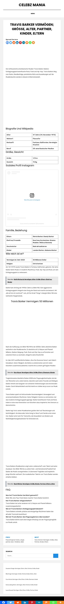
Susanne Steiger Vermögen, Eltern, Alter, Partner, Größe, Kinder (22, 568)
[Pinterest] (20, 42)
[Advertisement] (32, 56)
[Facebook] (7, 42)
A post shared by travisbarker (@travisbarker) (32, 223)
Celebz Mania (32, 4)
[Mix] (26, 42)
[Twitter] (10, 42)
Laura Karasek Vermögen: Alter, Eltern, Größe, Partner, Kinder (22, 590)
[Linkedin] (17, 42)
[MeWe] (23, 42)
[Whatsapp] (30, 42)
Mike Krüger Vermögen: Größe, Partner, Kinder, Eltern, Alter (21, 574)
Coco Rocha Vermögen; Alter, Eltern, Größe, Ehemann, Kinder (22, 579)
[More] (33, 42)
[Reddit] (13, 42)
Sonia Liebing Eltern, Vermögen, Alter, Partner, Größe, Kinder (22, 585)
